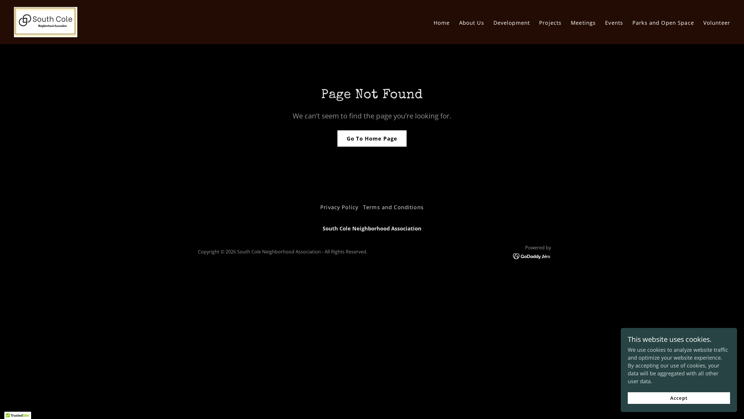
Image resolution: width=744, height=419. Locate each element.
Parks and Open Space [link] (663, 22)
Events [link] (614, 22)
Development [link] (511, 22)
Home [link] (442, 22)
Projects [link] (550, 22)
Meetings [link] (583, 22)
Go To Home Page (372, 138)
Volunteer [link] (716, 22)
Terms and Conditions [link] (393, 207)
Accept (678, 398)
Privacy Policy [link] (339, 207)
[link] (45, 21)
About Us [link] (471, 22)
